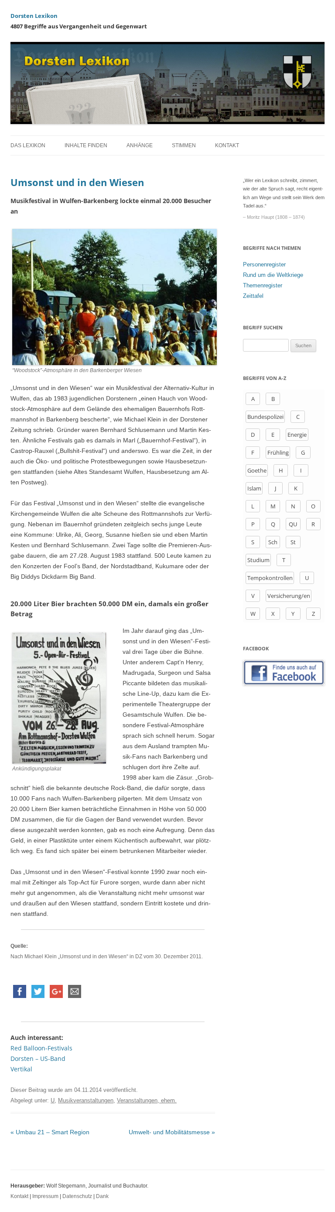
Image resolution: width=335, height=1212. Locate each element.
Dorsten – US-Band (37, 1058)
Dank (102, 1196)
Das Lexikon (27, 145)
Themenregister (262, 285)
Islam (254, 488)
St (293, 542)
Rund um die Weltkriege (273, 275)
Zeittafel (253, 296)
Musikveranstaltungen (85, 1100)
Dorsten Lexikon (34, 16)
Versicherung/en (288, 596)
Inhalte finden (86, 145)
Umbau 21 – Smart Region (49, 1132)
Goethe (257, 470)
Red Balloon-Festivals (41, 1048)
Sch (272, 542)
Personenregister (264, 264)
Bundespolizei (265, 417)
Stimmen (184, 145)
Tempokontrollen (270, 578)
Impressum (45, 1196)
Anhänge (139, 145)
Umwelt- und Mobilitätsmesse (172, 1132)
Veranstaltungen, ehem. (147, 1100)
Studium (258, 560)
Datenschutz (77, 1196)
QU (293, 524)
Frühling (278, 452)
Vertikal (21, 1069)
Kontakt (227, 145)
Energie (297, 435)
